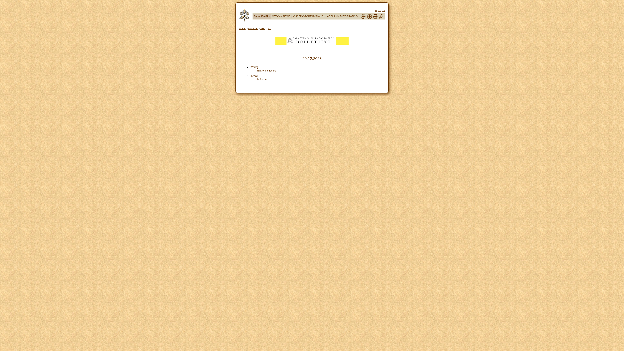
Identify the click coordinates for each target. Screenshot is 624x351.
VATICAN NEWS (281, 16)
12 (269, 28)
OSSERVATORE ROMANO (308, 16)
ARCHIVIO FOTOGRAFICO (342, 16)
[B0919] (254, 75)
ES (383, 10)
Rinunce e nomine (266, 70)
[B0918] (254, 67)
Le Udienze (263, 79)
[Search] (381, 18)
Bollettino (253, 28)
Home (242, 28)
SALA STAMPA (262, 16)
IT (376, 10)
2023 (262, 28)
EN (379, 10)
